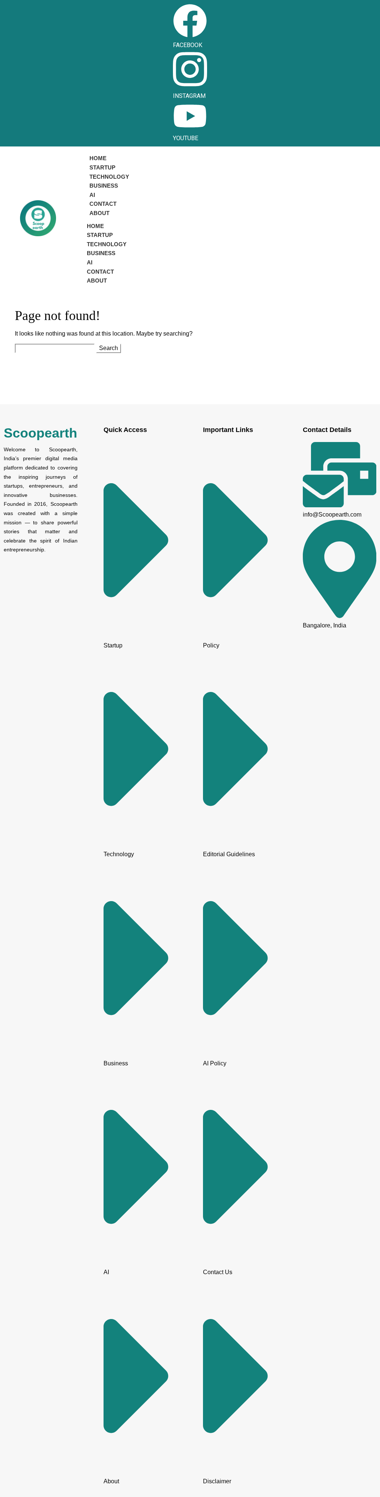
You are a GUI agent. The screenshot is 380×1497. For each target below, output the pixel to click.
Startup (102, 167)
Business (103, 185)
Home (98, 158)
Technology (109, 177)
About (99, 213)
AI (92, 195)
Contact (103, 204)
